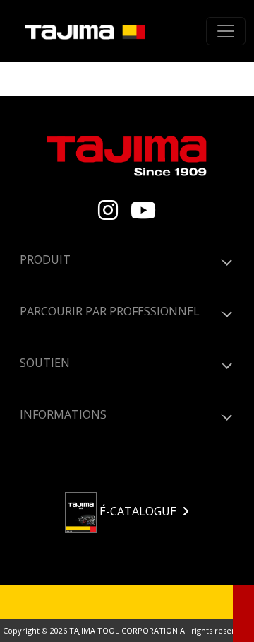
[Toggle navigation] (226, 31)
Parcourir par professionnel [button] (110, 311)
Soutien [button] (45, 362)
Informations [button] (63, 414)
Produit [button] (45, 259)
